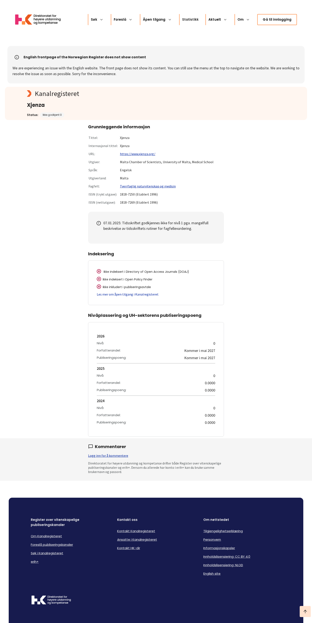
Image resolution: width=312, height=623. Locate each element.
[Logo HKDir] (51, 600)
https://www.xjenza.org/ (137, 154)
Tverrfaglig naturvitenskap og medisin (148, 186)
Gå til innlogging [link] (277, 19)
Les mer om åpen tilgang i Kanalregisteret (128, 294)
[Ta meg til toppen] (305, 611)
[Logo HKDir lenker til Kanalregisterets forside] (40, 19)
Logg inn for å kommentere (108, 455)
